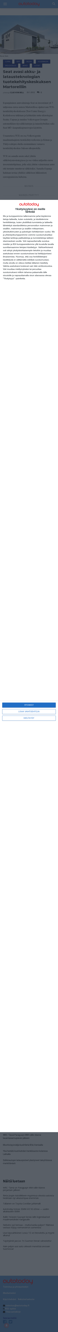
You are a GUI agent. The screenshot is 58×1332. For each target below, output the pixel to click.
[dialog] (29, 666)
